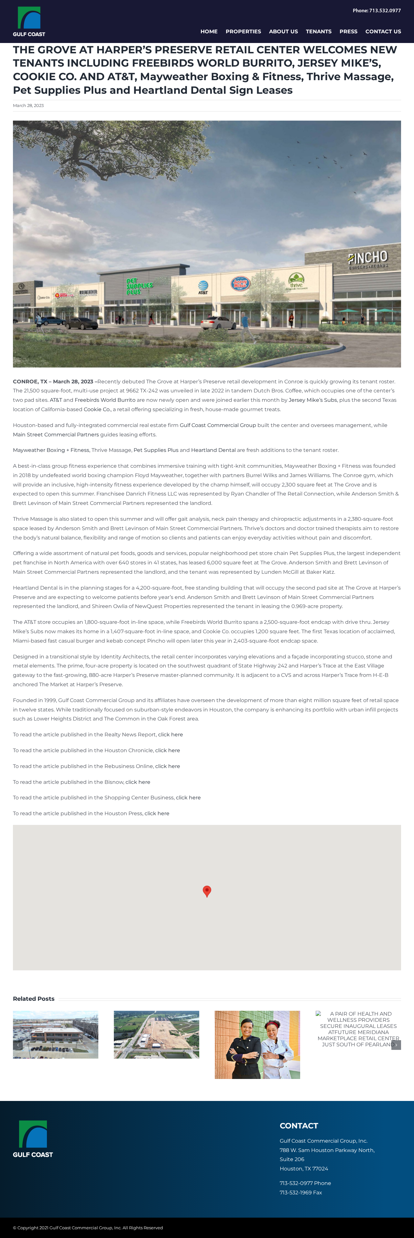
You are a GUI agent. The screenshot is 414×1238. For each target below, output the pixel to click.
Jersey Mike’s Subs (313, 400)
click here (170, 734)
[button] (207, 892)
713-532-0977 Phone (305, 1183)
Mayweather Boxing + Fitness (51, 450)
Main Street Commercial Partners (56, 435)
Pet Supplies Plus (156, 450)
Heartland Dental (213, 450)
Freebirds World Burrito (105, 400)
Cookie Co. (97, 409)
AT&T (56, 400)
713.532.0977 (385, 11)
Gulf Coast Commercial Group (218, 425)
